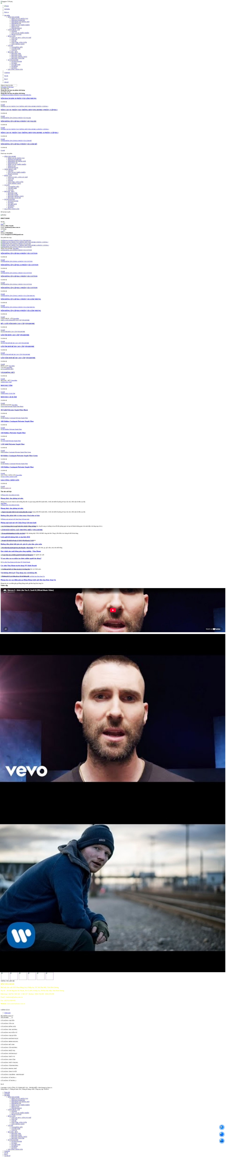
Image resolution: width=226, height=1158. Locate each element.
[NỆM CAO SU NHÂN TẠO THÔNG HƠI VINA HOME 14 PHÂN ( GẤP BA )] (25, 129)
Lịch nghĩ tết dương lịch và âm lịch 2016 (15, 537)
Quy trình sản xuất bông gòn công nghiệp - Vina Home (21, 551)
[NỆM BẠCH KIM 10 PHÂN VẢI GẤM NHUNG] (16, 95)
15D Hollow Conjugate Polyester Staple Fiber (17, 467)
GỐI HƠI (14, 31)
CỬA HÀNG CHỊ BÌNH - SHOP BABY (12, 1074)
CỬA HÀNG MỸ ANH (7, 1044)
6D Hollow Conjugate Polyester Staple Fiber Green (19, 456)
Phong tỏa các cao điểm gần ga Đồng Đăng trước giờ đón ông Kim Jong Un (28, 580)
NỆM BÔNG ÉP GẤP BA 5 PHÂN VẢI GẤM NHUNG (21, 299)
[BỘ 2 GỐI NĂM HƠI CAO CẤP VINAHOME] (15, 320)
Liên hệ (6, 82)
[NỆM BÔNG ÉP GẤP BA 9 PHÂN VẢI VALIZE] (16, 118)
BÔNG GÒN (11, 36)
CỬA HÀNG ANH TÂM (8, 1059)
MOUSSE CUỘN (16, 55)
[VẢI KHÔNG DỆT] (7, 369)
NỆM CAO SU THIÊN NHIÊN (20, 25)
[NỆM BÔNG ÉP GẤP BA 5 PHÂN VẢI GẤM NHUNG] (18, 295)
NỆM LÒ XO (15, 26)
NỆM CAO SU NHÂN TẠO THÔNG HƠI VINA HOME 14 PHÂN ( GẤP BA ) (29, 133)
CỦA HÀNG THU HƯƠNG (9, 1029)
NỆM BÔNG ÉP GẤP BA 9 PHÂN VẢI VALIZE (18, 121)
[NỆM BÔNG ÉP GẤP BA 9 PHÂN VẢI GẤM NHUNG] (18, 307)
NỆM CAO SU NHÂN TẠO (19, 18)
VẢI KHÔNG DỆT (17, 47)
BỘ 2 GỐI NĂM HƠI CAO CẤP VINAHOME (18, 324)
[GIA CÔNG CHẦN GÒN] (9, 476)
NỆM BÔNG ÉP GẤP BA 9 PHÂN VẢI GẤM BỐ (19, 144)
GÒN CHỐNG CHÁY (18, 44)
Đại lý (6, 79)
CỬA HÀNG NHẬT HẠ (8, 1050)
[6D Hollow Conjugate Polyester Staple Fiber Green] (16, 452)
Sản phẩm (7, 15)
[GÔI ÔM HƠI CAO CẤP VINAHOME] (13, 331)
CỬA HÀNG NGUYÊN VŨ (9, 1032)
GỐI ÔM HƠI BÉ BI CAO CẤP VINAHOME (17, 346)
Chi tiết (3, 104)
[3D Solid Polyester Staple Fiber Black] (12, 406)
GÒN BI (13, 41)
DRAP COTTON (16, 34)
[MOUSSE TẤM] (6, 382)
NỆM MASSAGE (16, 28)
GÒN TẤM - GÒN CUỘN (19, 42)
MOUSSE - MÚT (13, 52)
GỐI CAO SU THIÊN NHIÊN (20, 33)
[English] (4, 87)
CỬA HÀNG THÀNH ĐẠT (9, 1053)
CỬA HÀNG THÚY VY (8, 1056)
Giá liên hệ (7, 1155)
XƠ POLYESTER (13, 60)
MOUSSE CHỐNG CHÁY (19, 56)
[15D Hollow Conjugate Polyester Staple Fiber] (14, 463)
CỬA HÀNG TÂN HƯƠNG (9, 1047)
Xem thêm (16, 248)
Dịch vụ (6, 12)
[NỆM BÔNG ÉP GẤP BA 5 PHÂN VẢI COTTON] (16, 273)
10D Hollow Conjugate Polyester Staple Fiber (17, 421)
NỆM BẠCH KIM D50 (18, 20)
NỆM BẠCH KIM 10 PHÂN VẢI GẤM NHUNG (18, 98)
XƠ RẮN (14, 68)
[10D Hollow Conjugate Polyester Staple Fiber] (14, 418)
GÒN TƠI (14, 39)
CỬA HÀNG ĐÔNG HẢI (8, 1026)
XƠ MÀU (14, 63)
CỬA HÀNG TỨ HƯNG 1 (8, 1077)
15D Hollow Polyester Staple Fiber (13, 433)
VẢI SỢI (10, 45)
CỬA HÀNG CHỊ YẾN (7, 1020)
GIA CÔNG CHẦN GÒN (15, 69)
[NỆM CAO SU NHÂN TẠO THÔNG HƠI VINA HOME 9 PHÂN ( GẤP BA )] (24, 106)
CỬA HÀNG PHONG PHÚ (9, 1068)
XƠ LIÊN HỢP (15, 64)
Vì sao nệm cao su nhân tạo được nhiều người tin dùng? (21, 558)
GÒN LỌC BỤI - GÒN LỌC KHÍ (21, 37)
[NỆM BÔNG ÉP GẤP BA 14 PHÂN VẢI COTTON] (16, 261)
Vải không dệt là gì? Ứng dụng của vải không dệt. (19, 573)
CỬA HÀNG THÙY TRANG (9, 1062)
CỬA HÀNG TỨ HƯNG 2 (8, 1080)
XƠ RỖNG (14, 66)
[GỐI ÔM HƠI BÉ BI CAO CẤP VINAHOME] (15, 343)
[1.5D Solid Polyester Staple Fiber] (11, 441)
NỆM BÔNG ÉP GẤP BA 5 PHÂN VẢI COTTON (19, 276)
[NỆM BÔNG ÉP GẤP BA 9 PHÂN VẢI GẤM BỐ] (16, 140)
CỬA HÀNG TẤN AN (7, 1023)
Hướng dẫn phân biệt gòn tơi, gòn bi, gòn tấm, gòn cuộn (21, 544)
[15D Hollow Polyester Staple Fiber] (11, 429)
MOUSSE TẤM (16, 53)
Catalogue (7, 72)
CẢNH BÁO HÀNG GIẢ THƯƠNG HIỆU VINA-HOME (22, 530)
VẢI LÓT (14, 50)
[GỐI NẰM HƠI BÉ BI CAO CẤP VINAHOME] (15, 354)
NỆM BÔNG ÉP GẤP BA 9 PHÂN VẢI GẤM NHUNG (21, 311)
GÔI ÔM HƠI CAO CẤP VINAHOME (15, 335)
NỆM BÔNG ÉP (16, 23)
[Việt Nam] (10, 87)
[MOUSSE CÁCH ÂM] (8, 393)
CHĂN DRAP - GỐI (14, 29)
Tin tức (6, 76)
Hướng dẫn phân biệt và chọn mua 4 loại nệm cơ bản (20, 515)
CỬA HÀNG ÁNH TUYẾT (9, 1071)
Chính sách (7, 1013)
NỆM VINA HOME (13, 17)
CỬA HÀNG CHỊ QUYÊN (9, 1035)
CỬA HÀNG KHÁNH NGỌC (9, 1038)
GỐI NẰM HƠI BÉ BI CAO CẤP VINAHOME (18, 358)
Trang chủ (7, 1092)
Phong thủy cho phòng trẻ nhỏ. (12, 498)
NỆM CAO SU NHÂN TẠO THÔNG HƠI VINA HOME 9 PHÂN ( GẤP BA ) (29, 110)
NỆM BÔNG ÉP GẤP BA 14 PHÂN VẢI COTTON (19, 265)
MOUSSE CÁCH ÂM (17, 58)
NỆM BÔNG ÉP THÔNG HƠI (20, 22)
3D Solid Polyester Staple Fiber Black (14, 410)
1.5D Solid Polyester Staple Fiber (13, 444)
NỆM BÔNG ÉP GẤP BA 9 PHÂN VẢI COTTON (19, 253)
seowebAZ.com (57, 1087)
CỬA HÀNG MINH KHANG (9, 1041)
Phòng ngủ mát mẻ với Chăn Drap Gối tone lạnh (18, 523)
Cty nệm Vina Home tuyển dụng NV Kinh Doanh (19, 565)
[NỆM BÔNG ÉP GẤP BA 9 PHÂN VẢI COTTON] (16, 250)
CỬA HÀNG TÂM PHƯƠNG (9, 1065)
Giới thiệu (7, 9)
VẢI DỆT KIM (15, 49)
